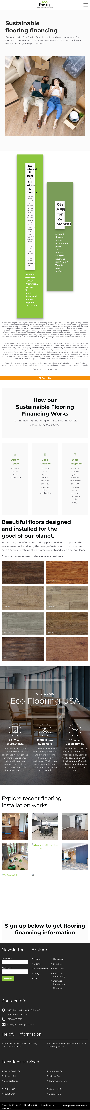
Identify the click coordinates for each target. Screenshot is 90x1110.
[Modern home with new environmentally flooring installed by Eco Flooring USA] (15, 826)
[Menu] (85, 5)
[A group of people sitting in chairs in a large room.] (15, 856)
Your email (7, 968)
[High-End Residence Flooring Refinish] (45, 887)
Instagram (68, 1105)
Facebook (81, 1105)
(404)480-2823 (14, 1019)
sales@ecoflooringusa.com (20, 1024)
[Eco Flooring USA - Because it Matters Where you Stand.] (45, 5)
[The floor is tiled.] (15, 887)
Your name (7, 958)
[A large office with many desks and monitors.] (45, 856)
